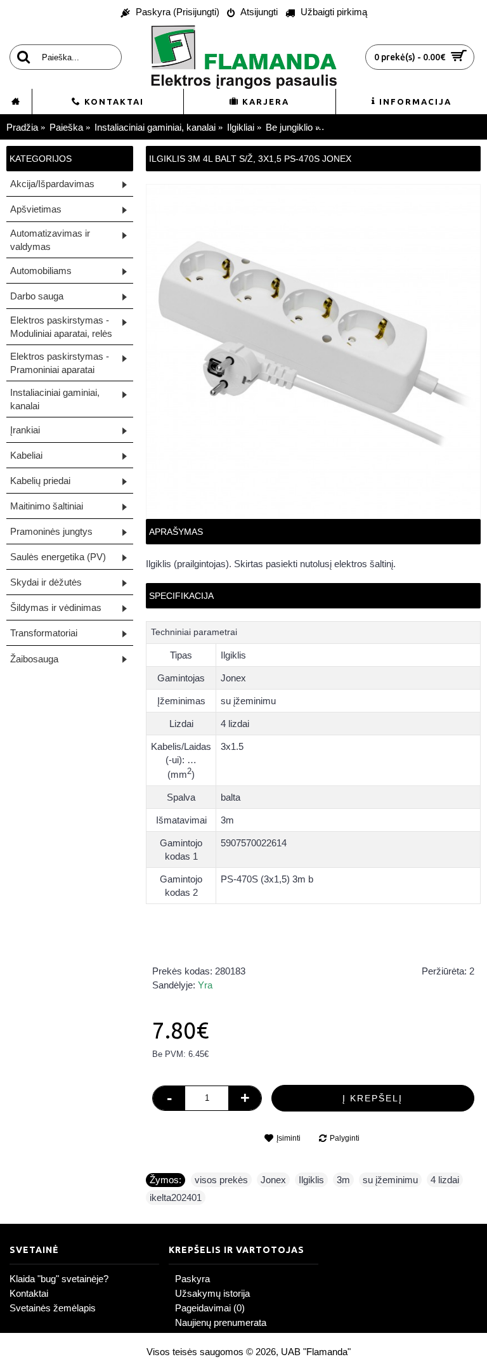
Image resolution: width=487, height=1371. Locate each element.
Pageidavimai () (210, 1307)
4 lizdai (445, 1179)
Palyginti (345, 1138)
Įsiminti (288, 1138)
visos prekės (221, 1179)
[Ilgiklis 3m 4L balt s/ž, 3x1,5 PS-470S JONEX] (313, 351)
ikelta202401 (176, 1197)
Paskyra (192, 1278)
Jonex (273, 1179)
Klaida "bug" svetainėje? (59, 1278)
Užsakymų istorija (212, 1293)
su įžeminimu (390, 1179)
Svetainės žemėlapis (53, 1307)
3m (343, 1179)
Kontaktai (29, 1293)
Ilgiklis (311, 1179)
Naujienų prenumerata (220, 1322)
